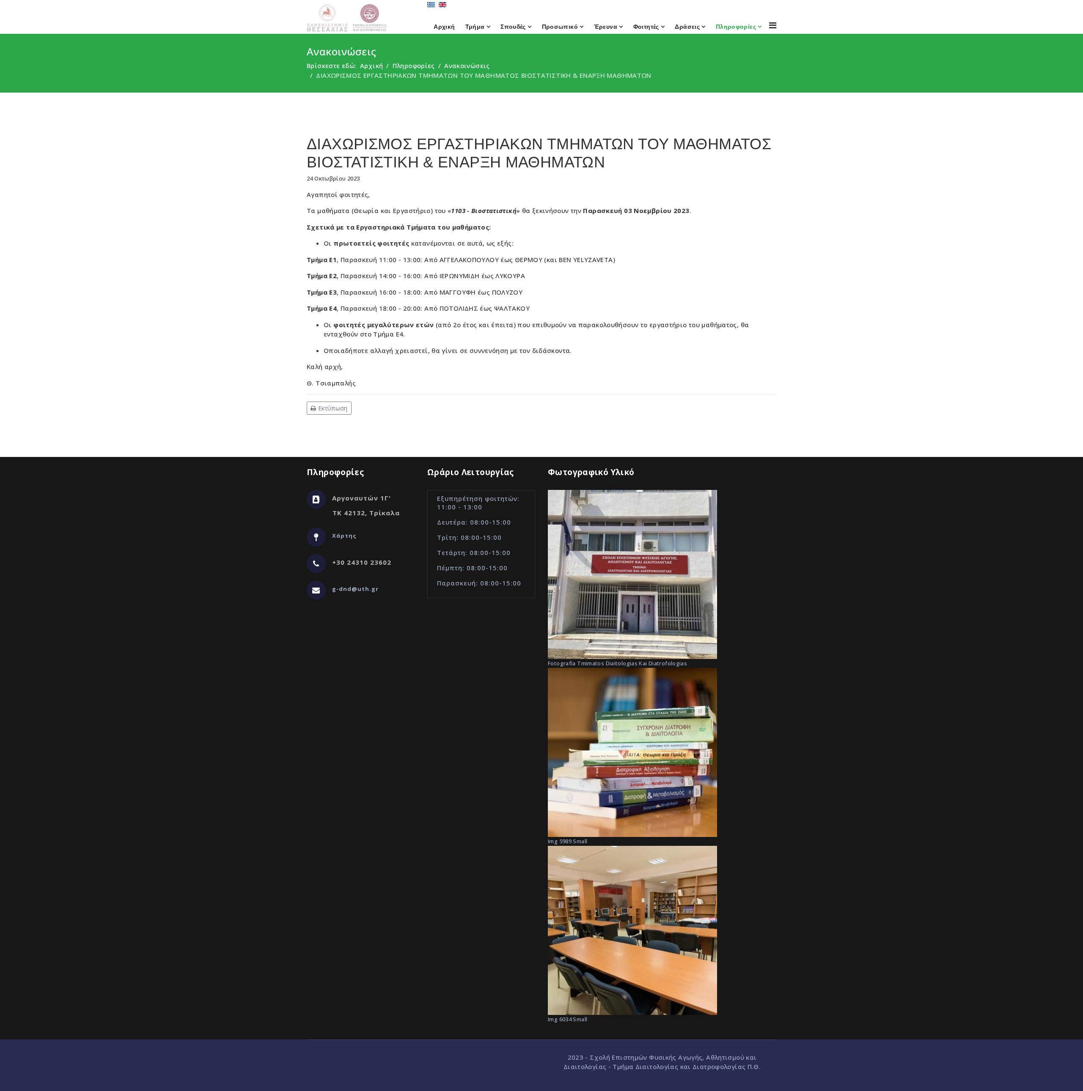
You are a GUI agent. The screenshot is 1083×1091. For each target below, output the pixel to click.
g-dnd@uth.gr (355, 589)
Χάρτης (344, 535)
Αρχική (444, 26)
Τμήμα (475, 26)
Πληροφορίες (736, 26)
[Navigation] (772, 25)
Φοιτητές (646, 26)
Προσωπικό (560, 26)
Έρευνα (605, 26)
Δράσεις (687, 26)
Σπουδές (513, 26)
